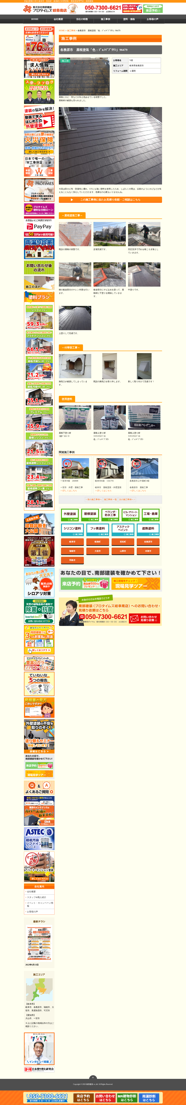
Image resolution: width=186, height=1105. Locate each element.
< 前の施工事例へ (94, 499)
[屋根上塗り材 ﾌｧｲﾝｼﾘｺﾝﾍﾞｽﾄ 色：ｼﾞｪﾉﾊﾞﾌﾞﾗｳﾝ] (109, 418)
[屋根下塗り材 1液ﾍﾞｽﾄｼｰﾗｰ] (75, 418)
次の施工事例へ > (127, 499)
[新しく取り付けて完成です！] (144, 366)
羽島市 (72, 560)
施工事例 (105, 19)
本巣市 (148, 551)
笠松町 (123, 542)
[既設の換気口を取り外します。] (109, 366)
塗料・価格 (129, 19)
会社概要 (58, 19)
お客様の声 (152, 19)
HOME (35, 19)
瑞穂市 (72, 551)
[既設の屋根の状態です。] (75, 234)
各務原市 (148, 542)
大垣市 (98, 551)
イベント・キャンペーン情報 (40, 904)
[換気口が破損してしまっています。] (75, 366)
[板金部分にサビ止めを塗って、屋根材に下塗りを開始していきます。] (109, 274)
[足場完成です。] (109, 234)
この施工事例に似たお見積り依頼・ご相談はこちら (110, 199)
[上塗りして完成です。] (75, 318)
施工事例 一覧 (110, 499)
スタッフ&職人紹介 (36, 897)
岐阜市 (72, 542)
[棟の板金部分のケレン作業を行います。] (75, 274)
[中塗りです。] (144, 274)
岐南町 (98, 542)
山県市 (123, 551)
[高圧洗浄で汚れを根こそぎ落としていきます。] (144, 234)
